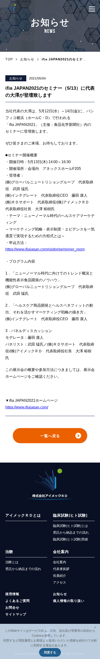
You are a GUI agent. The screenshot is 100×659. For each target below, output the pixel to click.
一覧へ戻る (50, 436)
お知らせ (15, 78)
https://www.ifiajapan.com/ (26, 407)
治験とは (11, 562)
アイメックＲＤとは (23, 515)
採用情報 (12, 594)
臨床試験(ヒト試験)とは (70, 526)
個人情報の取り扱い (68, 601)
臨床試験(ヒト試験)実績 (70, 539)
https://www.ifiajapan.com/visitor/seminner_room (45, 249)
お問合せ (12, 607)
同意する (50, 652)
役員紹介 (59, 575)
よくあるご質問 (17, 601)
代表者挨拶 (61, 569)
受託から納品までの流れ (71, 532)
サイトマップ (15, 614)
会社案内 (61, 551)
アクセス (59, 582)
